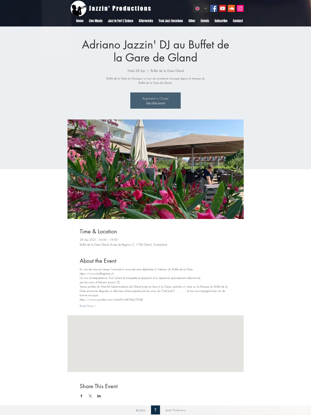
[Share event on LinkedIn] (99, 395)
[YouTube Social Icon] (222, 8)
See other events (155, 103)
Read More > (88, 306)
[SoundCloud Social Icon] (231, 8)
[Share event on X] (90, 395)
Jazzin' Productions (175, 410)
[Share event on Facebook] (81, 395)
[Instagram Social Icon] (240, 8)
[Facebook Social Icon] (213, 8)
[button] (95, 20)
